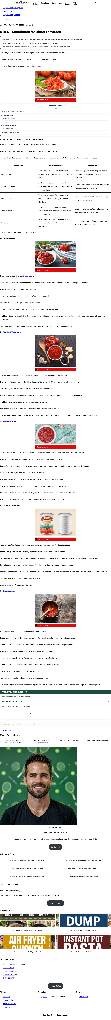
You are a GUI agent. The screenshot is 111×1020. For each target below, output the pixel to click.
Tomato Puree (9, 421)
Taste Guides (67, 3)
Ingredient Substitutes (13, 964)
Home (2, 20)
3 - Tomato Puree (8, 122)
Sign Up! (44, 997)
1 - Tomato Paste (8, 115)
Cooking (9, 20)
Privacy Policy (8, 1000)
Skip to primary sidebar (11, 15)
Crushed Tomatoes (12, 332)
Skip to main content (10, 11)
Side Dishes (35, 3)
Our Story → (55, 847)
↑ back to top (55, 986)
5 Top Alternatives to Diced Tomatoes (13, 111)
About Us (6, 997)
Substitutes (45, 3)
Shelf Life (75, 3)
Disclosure (7, 1007)
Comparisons (57, 3)
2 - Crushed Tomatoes (9, 118)
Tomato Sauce (9, 591)
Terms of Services (9, 1004)
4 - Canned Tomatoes (9, 125)
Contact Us (83, 997)
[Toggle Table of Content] (56, 108)
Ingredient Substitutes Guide (29, 724)
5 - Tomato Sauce (8, 128)
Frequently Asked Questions (10, 132)
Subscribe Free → (55, 903)
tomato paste (28, 276)
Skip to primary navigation (13, 8)
